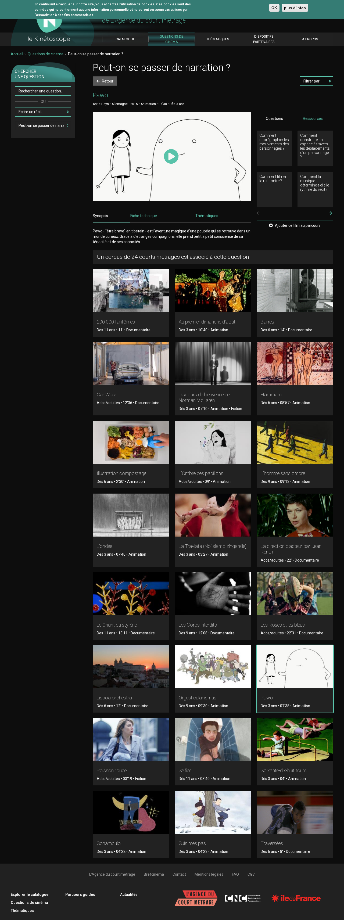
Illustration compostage (121, 473)
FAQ (235, 874)
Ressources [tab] (313, 118)
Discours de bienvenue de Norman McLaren (204, 397)
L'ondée (104, 546)
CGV (251, 874)
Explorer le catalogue (29, 894)
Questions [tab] (274, 118)
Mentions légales (209, 874)
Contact (179, 874)
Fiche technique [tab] (143, 216)
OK (274, 8)
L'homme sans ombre (283, 473)
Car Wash (107, 394)
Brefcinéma (154, 874)
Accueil (17, 54)
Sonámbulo (109, 843)
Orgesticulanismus (197, 697)
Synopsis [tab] (100, 216)
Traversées (272, 843)
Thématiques (22, 910)
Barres (267, 322)
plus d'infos (295, 8)
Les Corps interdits (198, 625)
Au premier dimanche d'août (207, 322)
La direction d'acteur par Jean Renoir (291, 549)
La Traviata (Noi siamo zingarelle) (212, 546)
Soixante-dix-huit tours (284, 770)
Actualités (129, 894)
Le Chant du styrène (117, 625)
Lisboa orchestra (114, 697)
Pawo (267, 697)
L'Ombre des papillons (201, 473)
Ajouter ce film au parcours (297, 225)
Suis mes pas (192, 843)
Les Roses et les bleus (283, 625)
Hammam (271, 394)
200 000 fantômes (116, 322)
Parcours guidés (80, 894)
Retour (107, 81)
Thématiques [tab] (206, 216)
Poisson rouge (112, 770)
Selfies (185, 770)
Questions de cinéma (45, 54)
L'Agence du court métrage (112, 874)
